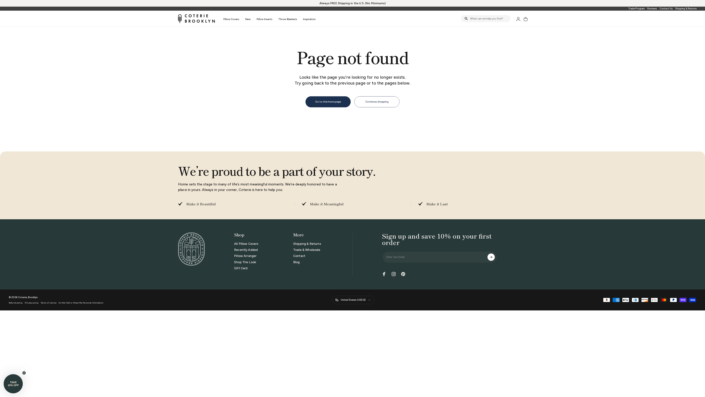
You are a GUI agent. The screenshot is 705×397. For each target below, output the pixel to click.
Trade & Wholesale (306, 250)
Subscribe (491, 257)
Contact (299, 256)
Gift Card (240, 268)
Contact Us (666, 8)
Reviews (652, 8)
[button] (13, 383)
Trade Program (636, 8)
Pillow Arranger (245, 256)
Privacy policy (32, 303)
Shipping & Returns (686, 8)
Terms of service (48, 303)
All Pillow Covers (246, 244)
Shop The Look (245, 262)
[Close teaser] (24, 373)
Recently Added (246, 250)
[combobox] (485, 18)
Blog (296, 262)
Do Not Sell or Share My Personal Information (81, 303)
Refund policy (16, 303)
